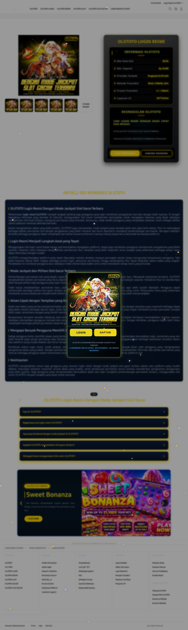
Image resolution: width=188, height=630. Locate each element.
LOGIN (81, 332)
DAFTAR (105, 332)
